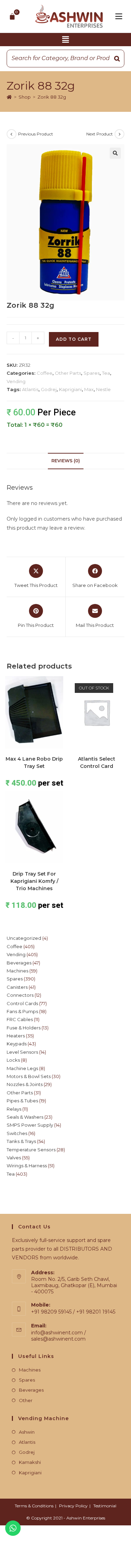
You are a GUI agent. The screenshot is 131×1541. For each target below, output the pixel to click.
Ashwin (27, 1432)
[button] (65, 39)
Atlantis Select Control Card (96, 762)
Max (89, 389)
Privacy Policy (73, 1505)
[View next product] (119, 134)
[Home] (9, 97)
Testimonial (104, 1505)
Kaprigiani (70, 389)
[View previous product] (11, 134)
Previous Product (35, 133)
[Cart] (12, 16)
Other (25, 1400)
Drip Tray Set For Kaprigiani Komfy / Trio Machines (34, 881)
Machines (30, 1370)
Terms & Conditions (34, 1505)
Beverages (31, 1390)
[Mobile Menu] (118, 16)
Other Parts (68, 373)
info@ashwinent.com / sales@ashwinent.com (58, 1335)
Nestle (103, 389)
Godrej (49, 389)
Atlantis (30, 389)
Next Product (99, 133)
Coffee (44, 373)
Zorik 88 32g (51, 97)
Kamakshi (30, 1462)
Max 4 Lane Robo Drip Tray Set (34, 762)
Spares (91, 373)
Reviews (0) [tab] (65, 460)
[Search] (117, 58)
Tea (106, 373)
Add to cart (74, 339)
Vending (16, 381)
